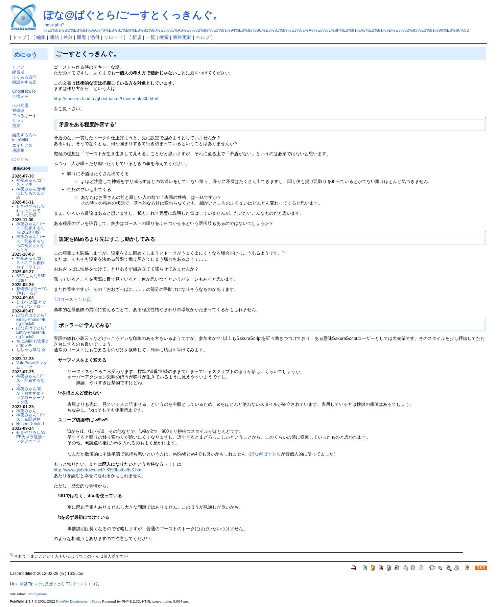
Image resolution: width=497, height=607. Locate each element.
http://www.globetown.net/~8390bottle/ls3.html (99, 469)
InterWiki (20, 140)
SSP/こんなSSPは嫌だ (31, 278)
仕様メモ (20, 96)
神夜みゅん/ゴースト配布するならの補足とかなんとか (31, 243)
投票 (16, 125)
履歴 (81, 37)
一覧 (150, 37)
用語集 (18, 150)
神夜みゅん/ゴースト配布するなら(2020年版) (31, 228)
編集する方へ (24, 135)
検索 (164, 37)
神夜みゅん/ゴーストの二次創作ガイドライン (31, 262)
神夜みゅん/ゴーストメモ (31, 182)
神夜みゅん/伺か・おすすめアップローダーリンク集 (30, 395)
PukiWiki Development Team (78, 601)
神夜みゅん (26, 410)
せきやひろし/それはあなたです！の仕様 (31, 210)
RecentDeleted (30, 423)
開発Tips (28, 584)
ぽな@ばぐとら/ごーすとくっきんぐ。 (133, 14)
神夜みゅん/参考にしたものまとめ (31, 193)
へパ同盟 (20, 105)
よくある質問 (24, 77)
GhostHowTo (24, 91)
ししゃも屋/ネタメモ (31, 351)
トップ (20, 37)
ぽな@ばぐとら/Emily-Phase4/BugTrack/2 (31, 332)
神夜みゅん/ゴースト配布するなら (31, 380)
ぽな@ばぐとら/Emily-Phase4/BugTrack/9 (31, 319)
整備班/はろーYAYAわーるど (31, 290)
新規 (137, 37)
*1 (283, 252)
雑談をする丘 (24, 82)
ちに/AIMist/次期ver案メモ (32, 343)
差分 (68, 37)
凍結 (54, 37)
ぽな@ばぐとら (265, 454)
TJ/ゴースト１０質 (72, 299)
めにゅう (25, 54)
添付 (95, 37)
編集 (41, 37)
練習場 (18, 72)
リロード (113, 37)
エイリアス (22, 145)
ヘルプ (203, 37)
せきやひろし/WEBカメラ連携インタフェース (31, 436)
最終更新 (182, 37)
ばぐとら (20, 159)
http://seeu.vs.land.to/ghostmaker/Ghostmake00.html (106, 98)
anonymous (37, 594)
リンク (18, 120)
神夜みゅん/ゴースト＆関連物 (31, 417)
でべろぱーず (24, 115)
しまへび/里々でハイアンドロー (31, 304)
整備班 (18, 110)
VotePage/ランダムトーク (31, 364)
